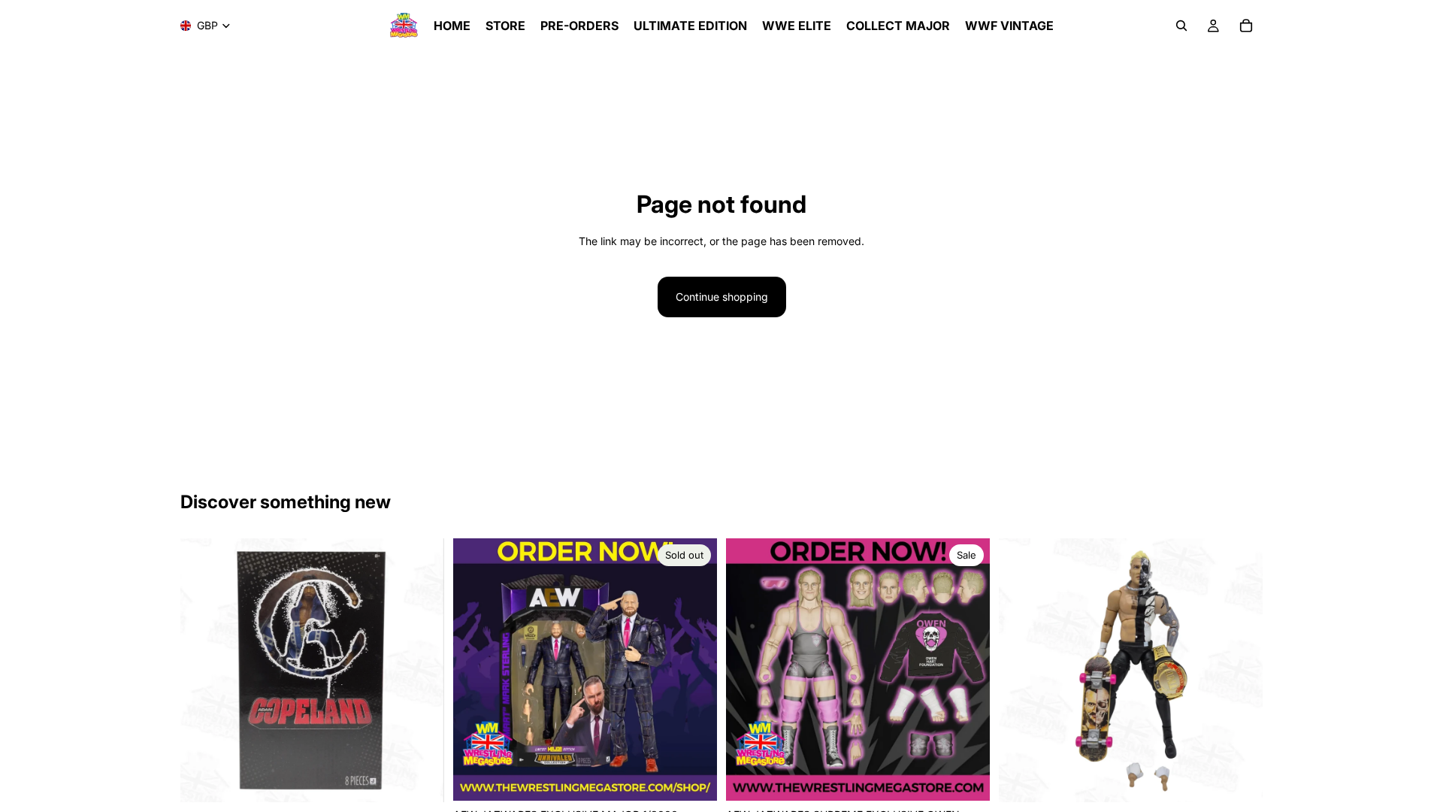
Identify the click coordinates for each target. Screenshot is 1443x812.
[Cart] (1246, 25)
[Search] (1181, 25)
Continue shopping (722, 296)
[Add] (420, 779)
